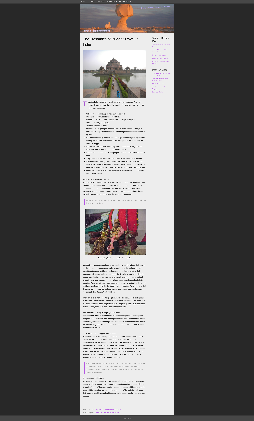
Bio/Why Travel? (126, 1)
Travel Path (112, 1)
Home (83, 1)
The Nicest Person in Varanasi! (107, 412)
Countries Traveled (96, 1)
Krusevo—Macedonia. (159, 55)
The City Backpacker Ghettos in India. (106, 409)
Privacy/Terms (127, 418)
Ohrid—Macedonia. (158, 84)
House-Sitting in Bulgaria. (160, 58)
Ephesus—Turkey (157, 92)
